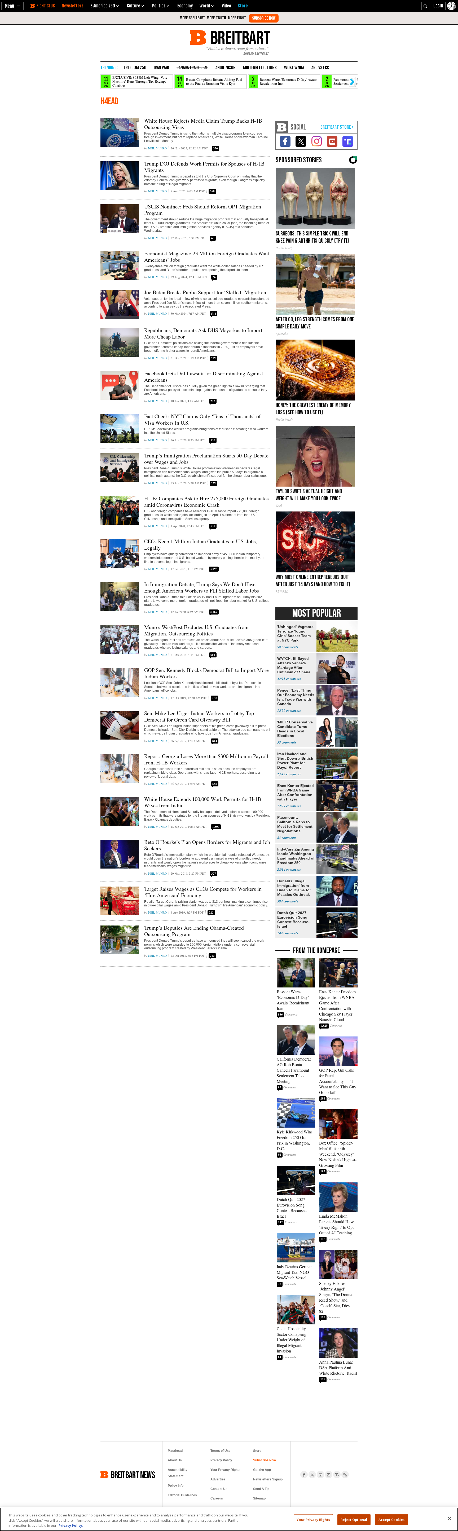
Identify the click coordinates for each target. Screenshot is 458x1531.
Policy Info (175, 1486)
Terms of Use (220, 1451)
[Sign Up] (264, 18)
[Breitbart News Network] (282, 127)
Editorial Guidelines (182, 1495)
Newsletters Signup (268, 1479)
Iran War (161, 67)
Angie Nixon (225, 67)
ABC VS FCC (320, 67)
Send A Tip (261, 1489)
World (205, 5)
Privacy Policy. (71, 1525)
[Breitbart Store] (243, 5)
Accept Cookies (391, 1519)
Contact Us (218, 1489)
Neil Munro (157, 148)
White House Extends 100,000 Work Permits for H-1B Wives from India (202, 802)
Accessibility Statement (177, 1473)
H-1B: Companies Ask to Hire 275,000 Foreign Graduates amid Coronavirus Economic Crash (206, 501)
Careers (216, 1498)
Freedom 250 (135, 67)
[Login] (438, 6)
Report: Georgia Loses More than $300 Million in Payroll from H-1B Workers (206, 759)
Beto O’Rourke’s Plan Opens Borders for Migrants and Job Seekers (207, 845)
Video (226, 5)
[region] (229, 1519)
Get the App (262, 1470)
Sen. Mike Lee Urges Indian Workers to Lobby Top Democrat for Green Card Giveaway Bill (199, 716)
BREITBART (239, 37)
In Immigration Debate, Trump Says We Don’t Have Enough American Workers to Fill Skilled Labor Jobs (201, 587)
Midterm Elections (260, 67)
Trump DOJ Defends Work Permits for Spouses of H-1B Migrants (204, 166)
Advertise (217, 1479)
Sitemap (259, 1498)
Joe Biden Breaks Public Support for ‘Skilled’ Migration (205, 292)
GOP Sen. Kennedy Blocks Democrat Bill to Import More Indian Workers (206, 673)
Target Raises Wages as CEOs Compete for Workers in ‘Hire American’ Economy (203, 892)
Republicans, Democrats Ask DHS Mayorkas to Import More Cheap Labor (203, 333)
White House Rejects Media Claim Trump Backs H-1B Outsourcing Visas (203, 124)
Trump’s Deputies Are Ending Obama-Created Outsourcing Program (194, 931)
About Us (175, 1460)
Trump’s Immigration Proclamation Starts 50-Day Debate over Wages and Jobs (206, 458)
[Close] (449, 1518)
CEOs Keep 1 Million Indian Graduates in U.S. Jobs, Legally (200, 544)
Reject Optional (354, 1519)
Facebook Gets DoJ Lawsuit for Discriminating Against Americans (203, 376)
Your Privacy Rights (313, 1519)
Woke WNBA (294, 67)
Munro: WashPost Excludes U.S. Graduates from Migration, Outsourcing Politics (196, 630)
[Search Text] (425, 6)
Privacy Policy (221, 1460)
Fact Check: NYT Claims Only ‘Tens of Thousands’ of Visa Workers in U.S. (202, 419)
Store (257, 1451)
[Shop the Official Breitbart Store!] (337, 127)
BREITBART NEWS (133, 1474)
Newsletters (72, 5)
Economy (185, 5)
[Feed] (345, 1474)
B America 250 (102, 5)
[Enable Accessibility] (452, 6)
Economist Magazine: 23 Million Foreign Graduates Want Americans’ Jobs (206, 256)
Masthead (175, 1451)
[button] (12, 6)
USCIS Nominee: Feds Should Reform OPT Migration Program (202, 209)
